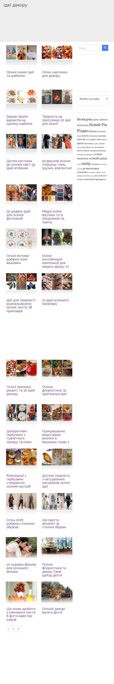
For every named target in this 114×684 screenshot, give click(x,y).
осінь (79, 164)
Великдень (84, 119)
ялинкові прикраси (95, 179)
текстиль (87, 175)
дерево (93, 139)
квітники (88, 143)
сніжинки (91, 172)
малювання (99, 147)
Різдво (83, 130)
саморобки (82, 172)
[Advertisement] (57, 29)
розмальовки (91, 168)
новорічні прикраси (85, 154)
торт (92, 176)
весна (85, 135)
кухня (102, 143)
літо (92, 147)
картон (104, 139)
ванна (79, 136)
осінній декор (98, 158)
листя (79, 147)
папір (86, 163)
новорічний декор (98, 150)
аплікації (102, 131)
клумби (95, 143)
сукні (98, 172)
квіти (80, 143)
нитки (86, 150)
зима (98, 139)
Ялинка (93, 131)
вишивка (102, 135)
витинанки (93, 136)
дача (87, 139)
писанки (95, 164)
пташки (79, 169)
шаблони (103, 175)
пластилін (102, 164)
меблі (79, 150)
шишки (80, 179)
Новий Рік (98, 124)
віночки (81, 139)
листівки (86, 147)
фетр (96, 175)
